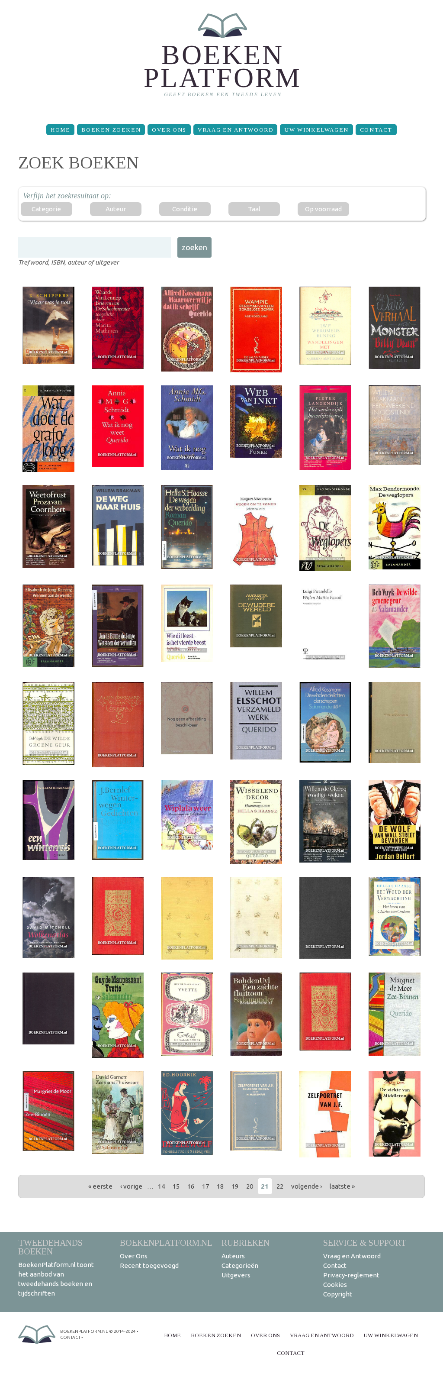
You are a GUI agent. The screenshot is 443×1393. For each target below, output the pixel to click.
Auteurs (233, 1256)
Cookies (335, 1284)
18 (220, 1186)
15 (176, 1186)
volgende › (306, 1186)
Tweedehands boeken (50, 1247)
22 (279, 1186)
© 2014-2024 (122, 1331)
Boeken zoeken (111, 129)
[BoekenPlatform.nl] (221, 58)
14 (161, 1186)
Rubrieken (246, 1242)
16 (190, 1186)
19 (234, 1186)
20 (249, 1186)
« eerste (100, 1186)
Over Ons (169, 129)
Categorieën (240, 1265)
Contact (376, 129)
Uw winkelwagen (316, 129)
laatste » (342, 1186)
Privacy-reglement (351, 1275)
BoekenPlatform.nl (166, 1242)
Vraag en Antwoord (235, 129)
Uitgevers (236, 1275)
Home (60, 129)
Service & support (364, 1242)
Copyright (337, 1294)
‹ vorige (131, 1186)
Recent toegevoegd (149, 1265)
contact (70, 1337)
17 (205, 1186)
